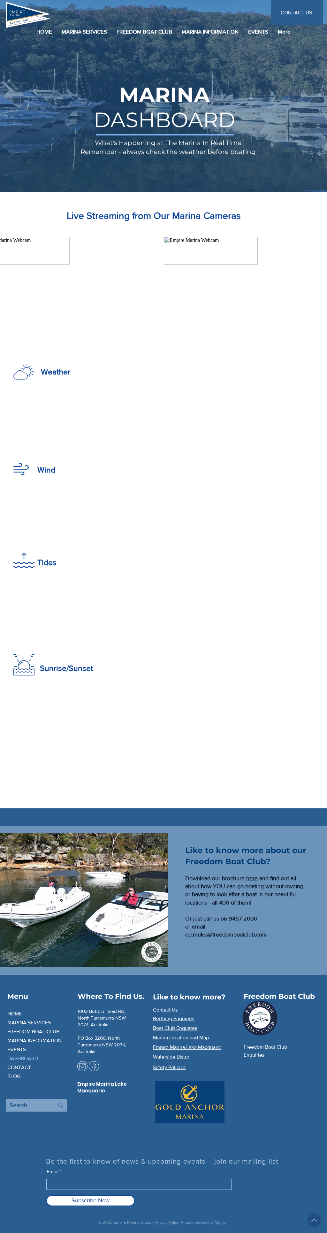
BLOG (13, 1076)
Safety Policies (169, 1067)
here (252, 878)
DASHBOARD (22, 1058)
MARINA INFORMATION (34, 1040)
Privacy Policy (167, 1222)
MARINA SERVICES (29, 1022)
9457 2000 (243, 918)
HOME (14, 1013)
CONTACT (19, 1067)
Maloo (220, 1222)
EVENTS (16, 1049)
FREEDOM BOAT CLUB (33, 1031)
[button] (210, 31)
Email (53, 1171)
